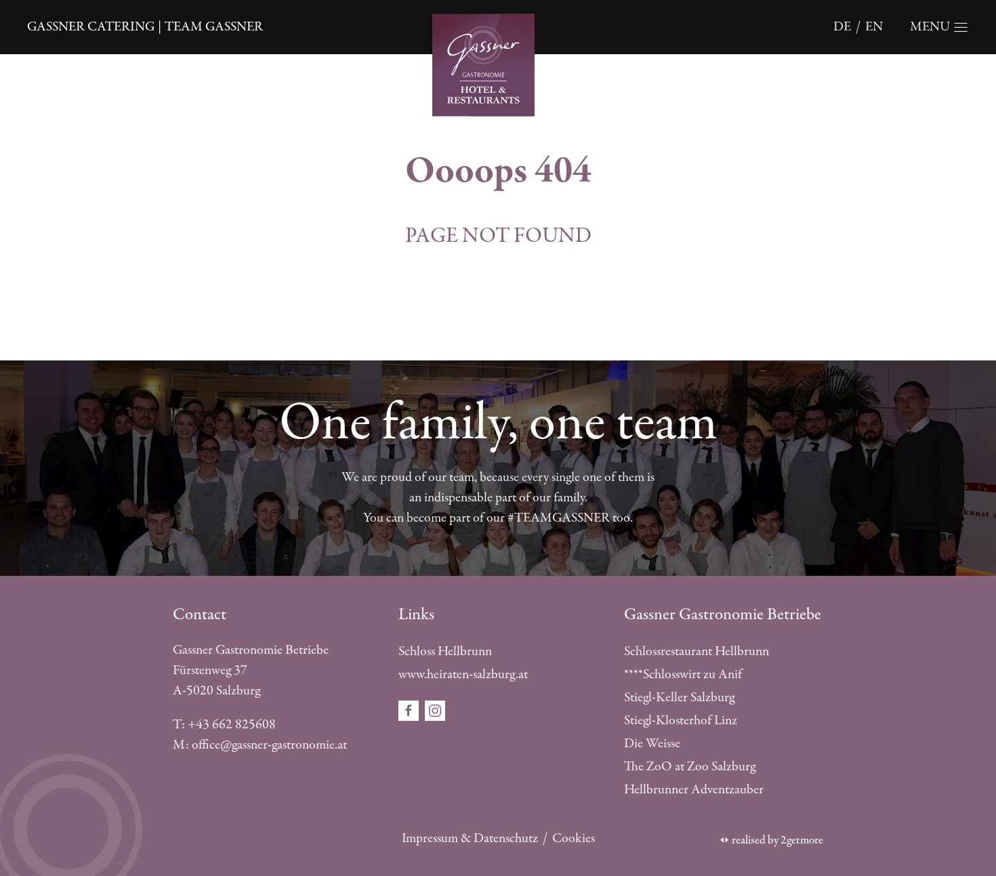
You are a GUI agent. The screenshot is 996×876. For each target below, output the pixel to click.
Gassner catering (90, 27)
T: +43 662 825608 (224, 724)
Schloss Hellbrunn (445, 651)
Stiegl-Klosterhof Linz (680, 720)
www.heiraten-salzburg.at (463, 674)
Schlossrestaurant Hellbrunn (696, 651)
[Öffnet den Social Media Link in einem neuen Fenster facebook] (409, 710)
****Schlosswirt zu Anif (683, 674)
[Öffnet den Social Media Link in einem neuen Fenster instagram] (435, 710)
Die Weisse (652, 743)
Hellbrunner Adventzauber (694, 789)
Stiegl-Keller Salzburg (679, 697)
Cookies (573, 838)
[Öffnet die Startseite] (498, 63)
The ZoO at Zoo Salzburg (689, 766)
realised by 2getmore (777, 840)
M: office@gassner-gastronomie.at (260, 745)
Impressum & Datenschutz (470, 838)
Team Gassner (214, 27)
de (842, 27)
